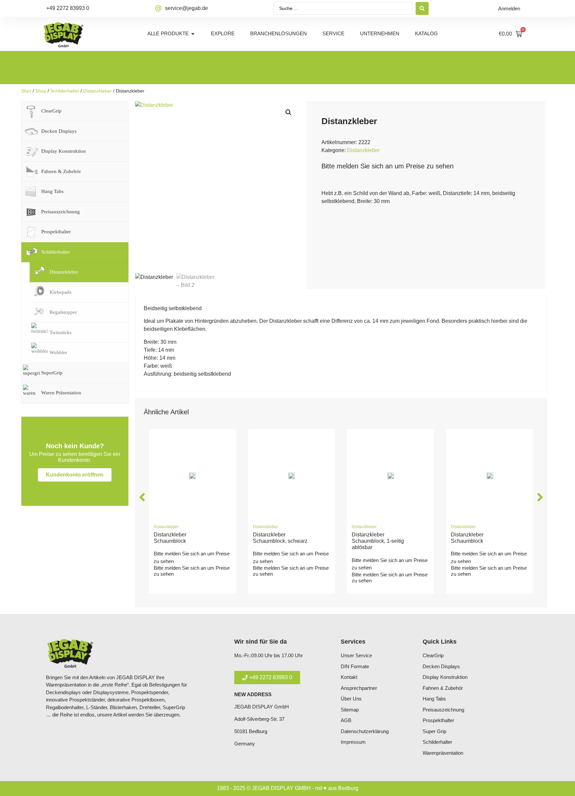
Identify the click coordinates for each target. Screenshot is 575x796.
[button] (288, 112)
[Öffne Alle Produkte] (192, 34)
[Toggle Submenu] (116, 111)
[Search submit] (422, 8)
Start (26, 91)
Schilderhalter (64, 91)
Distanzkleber (97, 91)
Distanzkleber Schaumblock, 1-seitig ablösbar (378, 541)
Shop (40, 91)
